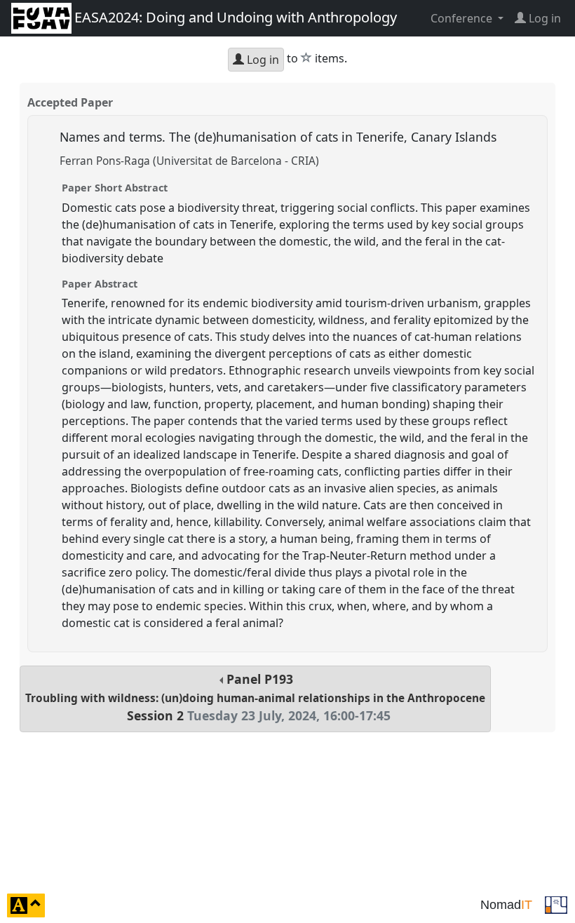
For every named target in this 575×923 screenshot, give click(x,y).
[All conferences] (556, 904)
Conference (463, 18)
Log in (261, 59)
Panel (255, 698)
